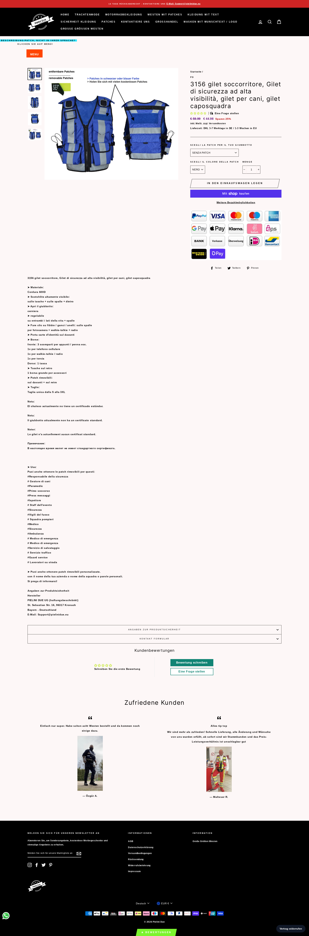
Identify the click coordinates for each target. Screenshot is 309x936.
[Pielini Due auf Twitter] (43, 865)
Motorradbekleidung (123, 14)
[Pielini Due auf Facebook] (37, 865)
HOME (65, 14)
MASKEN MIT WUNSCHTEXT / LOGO (210, 21)
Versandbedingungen (140, 853)
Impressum (134, 871)
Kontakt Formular (154, 639)
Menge (247, 162)
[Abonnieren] (79, 853)
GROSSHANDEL (166, 21)
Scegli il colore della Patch (214, 162)
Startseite (196, 72)
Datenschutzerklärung (140, 847)
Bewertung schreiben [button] (192, 662)
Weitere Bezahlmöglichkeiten (236, 202)
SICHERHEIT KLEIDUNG (78, 21)
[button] (198, 113)
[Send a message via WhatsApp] (6, 915)
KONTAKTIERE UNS (135, 21)
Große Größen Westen (82, 28)
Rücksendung (136, 859)
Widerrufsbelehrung (139, 865)
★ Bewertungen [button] (156, 932)
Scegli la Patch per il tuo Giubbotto (221, 145)
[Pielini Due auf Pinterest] (50, 865)
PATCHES (109, 21)
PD (192, 77)
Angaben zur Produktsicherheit (154, 629)
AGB (130, 841)
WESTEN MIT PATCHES (165, 14)
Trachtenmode (87, 14)
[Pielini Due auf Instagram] (30, 865)
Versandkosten (217, 123)
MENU (34, 54)
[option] (154, 4)
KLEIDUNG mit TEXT (203, 14)
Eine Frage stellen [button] (191, 671)
